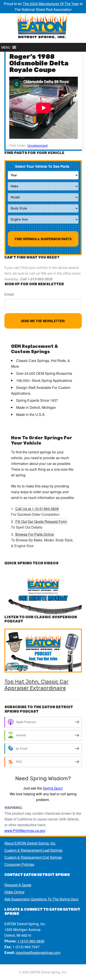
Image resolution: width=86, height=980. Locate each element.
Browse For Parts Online (34, 534)
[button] (5, 47)
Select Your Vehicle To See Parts (43, 166)
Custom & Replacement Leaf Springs (33, 850)
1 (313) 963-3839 (30, 941)
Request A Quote (17, 884)
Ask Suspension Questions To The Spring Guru (41, 899)
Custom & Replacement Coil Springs (33, 857)
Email (9, 294)
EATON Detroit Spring (43, 28)
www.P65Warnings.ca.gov (24, 830)
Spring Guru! (53, 788)
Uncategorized (37, 145)
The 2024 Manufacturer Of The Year (51, 3)
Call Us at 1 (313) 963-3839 (37, 508)
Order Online (14, 891)
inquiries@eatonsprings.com (38, 952)
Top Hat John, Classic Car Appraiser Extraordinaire (36, 685)
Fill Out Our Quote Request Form (41, 521)
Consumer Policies (19, 864)
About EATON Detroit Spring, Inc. (30, 843)
